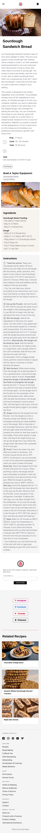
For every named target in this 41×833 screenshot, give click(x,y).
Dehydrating (7, 760)
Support (5, 802)
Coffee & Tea (7, 753)
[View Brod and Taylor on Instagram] (8, 738)
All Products (7, 774)
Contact (5, 806)
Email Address (8, 576)
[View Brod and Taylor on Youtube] (17, 738)
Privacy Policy (8, 795)
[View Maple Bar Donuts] (20, 707)
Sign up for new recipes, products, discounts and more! (20, 571)
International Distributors (12, 823)
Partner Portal (8, 778)
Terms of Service (9, 791)
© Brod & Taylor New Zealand (20, 829)
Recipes (5, 747)
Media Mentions (8, 767)
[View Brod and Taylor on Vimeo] (22, 738)
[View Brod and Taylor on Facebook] (3, 738)
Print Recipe (8, 166)
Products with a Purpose (12, 816)
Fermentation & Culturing (12, 763)
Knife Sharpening (9, 757)
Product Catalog (8, 819)
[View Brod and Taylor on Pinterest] (13, 738)
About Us (6, 813)
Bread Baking (7, 750)
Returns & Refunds (9, 788)
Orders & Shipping (9, 785)
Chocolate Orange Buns (13, 663)
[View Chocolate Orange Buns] (20, 650)
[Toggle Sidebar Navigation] (3, 4)
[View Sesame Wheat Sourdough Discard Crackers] (20, 679)
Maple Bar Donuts (11, 720)
